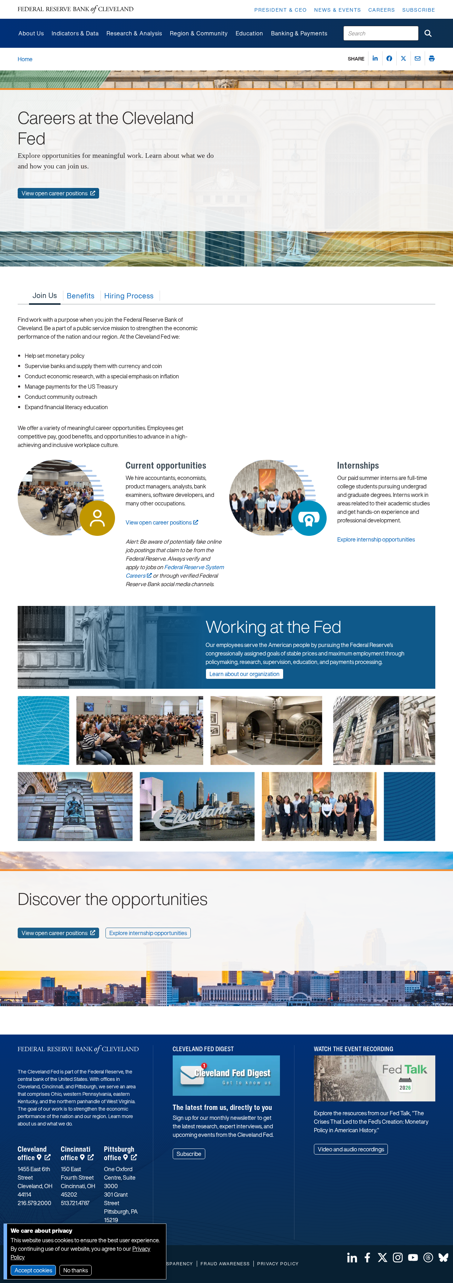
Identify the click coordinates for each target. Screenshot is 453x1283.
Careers (381, 9)
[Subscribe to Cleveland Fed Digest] (226, 1078)
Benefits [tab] (80, 296)
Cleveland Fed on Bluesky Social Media (443, 1257)
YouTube (413, 1257)
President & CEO (280, 9)
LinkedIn (352, 1257)
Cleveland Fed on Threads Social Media (428, 1257)
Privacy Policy (278, 1264)
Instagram (397, 1257)
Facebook (367, 1257)
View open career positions (158, 522)
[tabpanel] (226, 451)
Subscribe (418, 9)
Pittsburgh (119, 1153)
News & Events (337, 9)
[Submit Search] (427, 33)
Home (25, 59)
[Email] (417, 58)
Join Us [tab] (45, 295)
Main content (34, 3)
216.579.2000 (34, 1203)
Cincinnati (76, 1153)
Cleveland (32, 1153)
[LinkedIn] (375, 58)
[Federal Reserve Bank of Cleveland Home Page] (75, 9)
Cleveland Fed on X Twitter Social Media (382, 1257)
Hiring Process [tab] (129, 296)
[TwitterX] (403, 58)
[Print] (431, 58)
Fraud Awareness (225, 1264)
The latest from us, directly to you (222, 1107)
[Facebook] (389, 58)
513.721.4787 (75, 1203)
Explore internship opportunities (376, 539)
